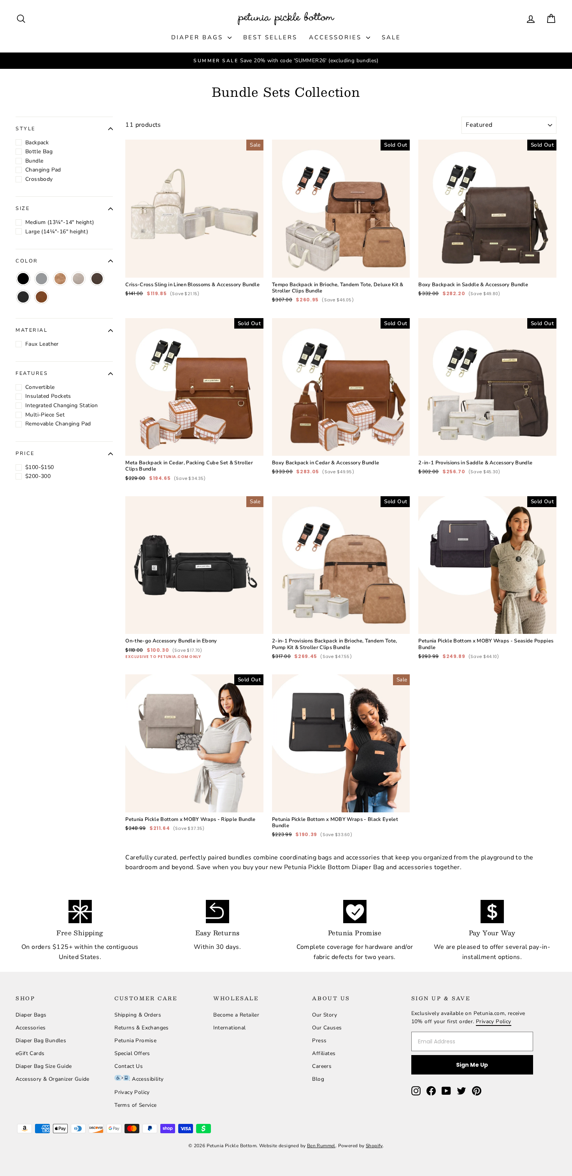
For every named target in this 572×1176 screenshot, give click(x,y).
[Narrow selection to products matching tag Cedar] (41, 297)
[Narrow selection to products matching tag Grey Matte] (78, 278)
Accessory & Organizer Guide (52, 1079)
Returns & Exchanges (141, 1027)
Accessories (336, 37)
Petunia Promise (135, 1040)
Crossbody (39, 179)
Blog (318, 1079)
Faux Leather (42, 344)
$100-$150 (39, 467)
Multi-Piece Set (45, 414)
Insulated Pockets (48, 396)
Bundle (34, 160)
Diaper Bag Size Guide (44, 1066)
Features (32, 373)
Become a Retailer (236, 1014)
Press (319, 1040)
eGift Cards (30, 1053)
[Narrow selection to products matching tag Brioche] (60, 278)
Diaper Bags (198, 37)
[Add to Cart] (251, 265)
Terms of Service (135, 1105)
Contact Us (128, 1066)
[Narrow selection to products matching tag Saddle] (97, 278)
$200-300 (38, 476)
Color (27, 260)
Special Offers (132, 1053)
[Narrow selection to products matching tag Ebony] (23, 297)
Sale (391, 37)
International (229, 1027)
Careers (322, 1066)
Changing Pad (43, 169)
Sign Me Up (472, 1065)
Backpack (37, 142)
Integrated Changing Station (61, 406)
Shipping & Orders (137, 1014)
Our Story (324, 1014)
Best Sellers (270, 37)
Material (31, 330)
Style (25, 128)
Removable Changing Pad (58, 424)
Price (25, 453)
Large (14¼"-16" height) (56, 231)
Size (23, 208)
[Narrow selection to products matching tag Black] (23, 278)
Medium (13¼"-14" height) (59, 222)
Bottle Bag (39, 151)
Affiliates (323, 1053)
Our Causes (327, 1027)
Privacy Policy (132, 1092)
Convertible (39, 387)
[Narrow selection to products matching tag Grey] (41, 278)
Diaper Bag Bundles (41, 1040)
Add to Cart (194, 249)
